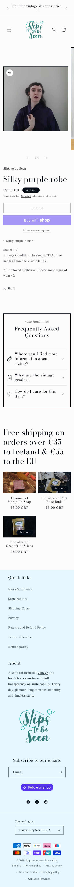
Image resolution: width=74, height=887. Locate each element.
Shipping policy (50, 872)
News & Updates (20, 589)
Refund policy (18, 646)
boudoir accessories (22, 678)
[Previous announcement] (7, 8)
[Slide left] (27, 157)
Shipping (26, 196)
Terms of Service (20, 637)
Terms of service (28, 872)
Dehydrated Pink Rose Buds (54, 500)
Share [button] (11, 288)
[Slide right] (46, 157)
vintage (43, 672)
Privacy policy (54, 865)
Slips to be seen (35, 860)
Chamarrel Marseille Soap (19, 500)
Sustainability (17, 598)
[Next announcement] (66, 8)
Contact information (39, 879)
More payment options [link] (37, 230)
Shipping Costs (18, 608)
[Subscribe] (60, 772)
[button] (8, 29)
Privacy (13, 618)
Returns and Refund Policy (27, 627)
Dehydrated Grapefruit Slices (19, 544)
